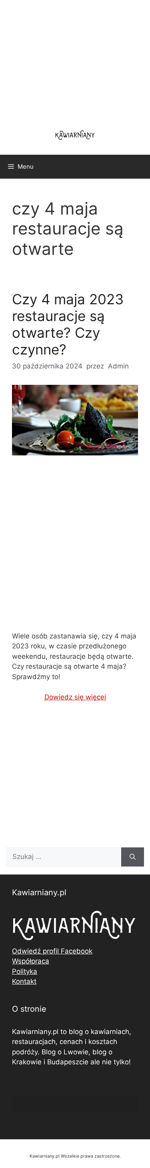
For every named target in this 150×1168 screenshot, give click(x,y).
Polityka (24, 971)
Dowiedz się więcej (75, 697)
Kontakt (24, 981)
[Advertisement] (75, 550)
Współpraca (30, 961)
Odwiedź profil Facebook (52, 951)
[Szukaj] (132, 857)
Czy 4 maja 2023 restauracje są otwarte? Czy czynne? (68, 324)
